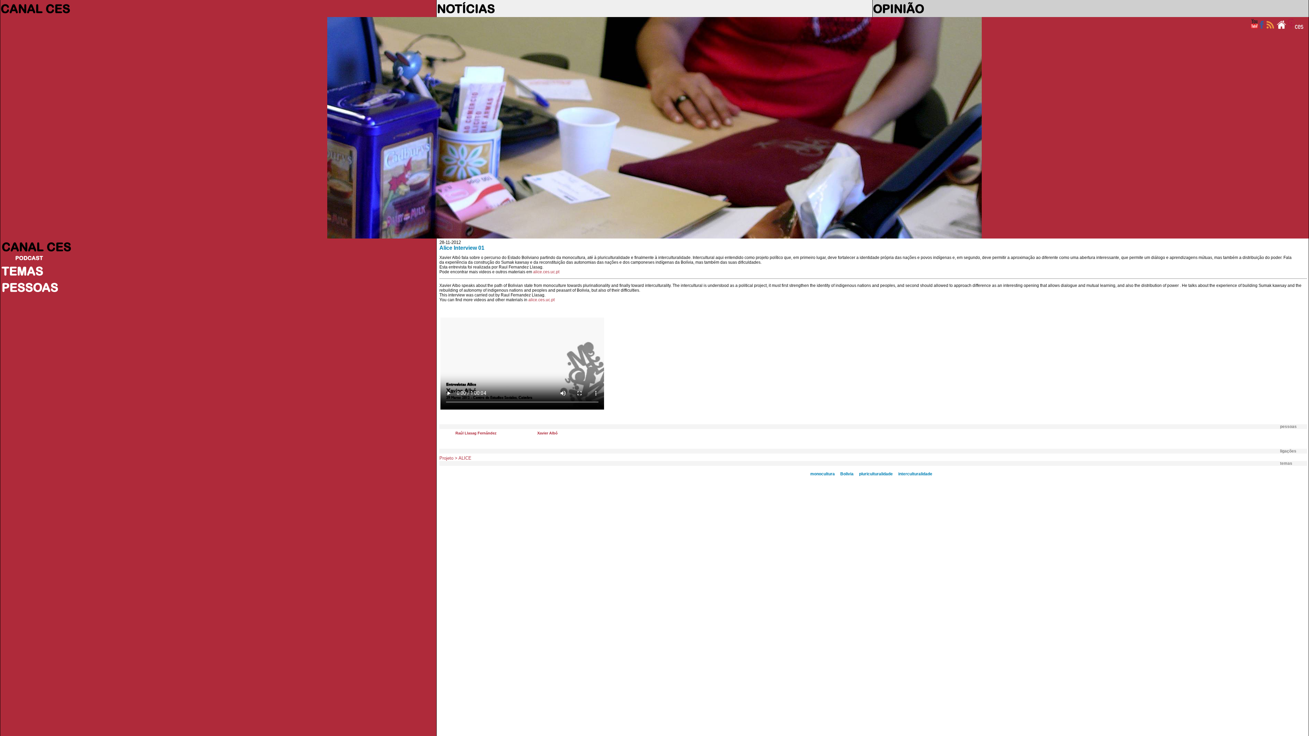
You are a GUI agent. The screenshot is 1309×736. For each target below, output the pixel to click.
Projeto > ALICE (455, 458)
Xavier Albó (547, 433)
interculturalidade (915, 474)
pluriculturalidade (876, 474)
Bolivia (847, 474)
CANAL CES (35, 8)
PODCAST (29, 258)
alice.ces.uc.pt (546, 272)
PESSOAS (30, 287)
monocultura (822, 474)
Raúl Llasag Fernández (476, 433)
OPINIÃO (898, 8)
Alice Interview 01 (461, 248)
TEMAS (22, 271)
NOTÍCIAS (466, 8)
